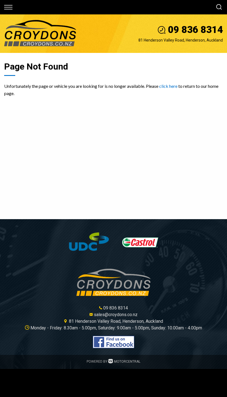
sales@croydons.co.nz (116, 314)
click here (168, 86)
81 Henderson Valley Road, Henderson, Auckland (180, 40)
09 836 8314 (195, 29)
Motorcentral (127, 361)
